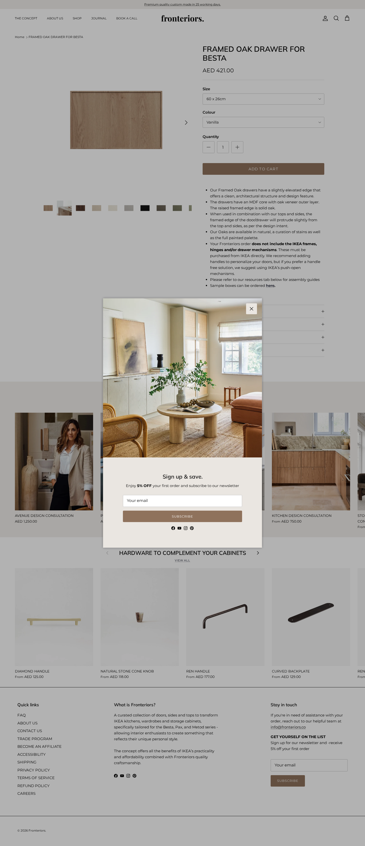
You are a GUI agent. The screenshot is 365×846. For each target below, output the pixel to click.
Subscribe (182, 516)
